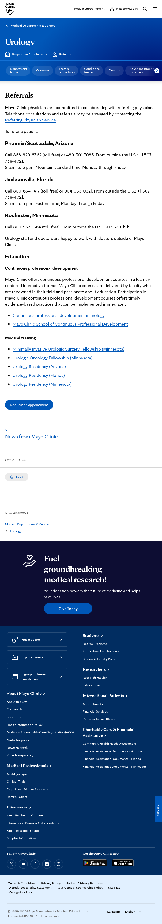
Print (19, 477)
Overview (43, 70)
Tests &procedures (67, 70)
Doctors (114, 70)
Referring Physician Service (30, 120)
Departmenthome (18, 70)
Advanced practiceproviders (143, 70)
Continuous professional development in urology (59, 315)
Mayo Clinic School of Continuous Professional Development (70, 324)
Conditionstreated (92, 70)
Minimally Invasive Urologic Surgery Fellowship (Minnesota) (68, 349)
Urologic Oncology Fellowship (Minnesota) (52, 357)
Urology (20, 41)
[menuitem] (18, 70)
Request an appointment (29, 405)
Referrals (65, 54)
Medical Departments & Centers (33, 26)
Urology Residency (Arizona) (39, 366)
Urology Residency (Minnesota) (42, 384)
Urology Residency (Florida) (39, 375)
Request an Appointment (29, 54)
